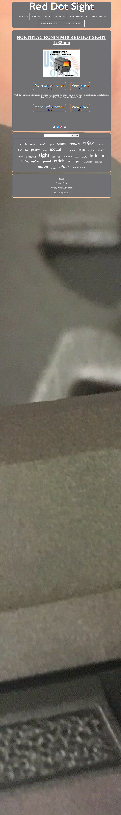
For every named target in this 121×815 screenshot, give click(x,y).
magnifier (74, 161)
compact (98, 162)
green (35, 149)
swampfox (31, 156)
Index (61, 179)
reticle (59, 161)
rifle (65, 151)
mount (55, 149)
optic (43, 144)
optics (75, 143)
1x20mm (53, 168)
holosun (98, 155)
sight (44, 155)
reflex (88, 143)
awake (84, 157)
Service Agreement (62, 192)
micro (43, 166)
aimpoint (56, 157)
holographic (30, 161)
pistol (47, 161)
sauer (62, 143)
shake (77, 157)
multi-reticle (78, 167)
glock (72, 151)
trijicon (91, 150)
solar (45, 150)
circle (23, 144)
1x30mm (88, 161)
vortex (23, 149)
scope (81, 149)
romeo (101, 149)
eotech (33, 144)
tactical (100, 145)
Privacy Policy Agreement (61, 188)
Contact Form (61, 183)
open (20, 156)
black (64, 166)
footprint (67, 156)
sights (51, 145)
